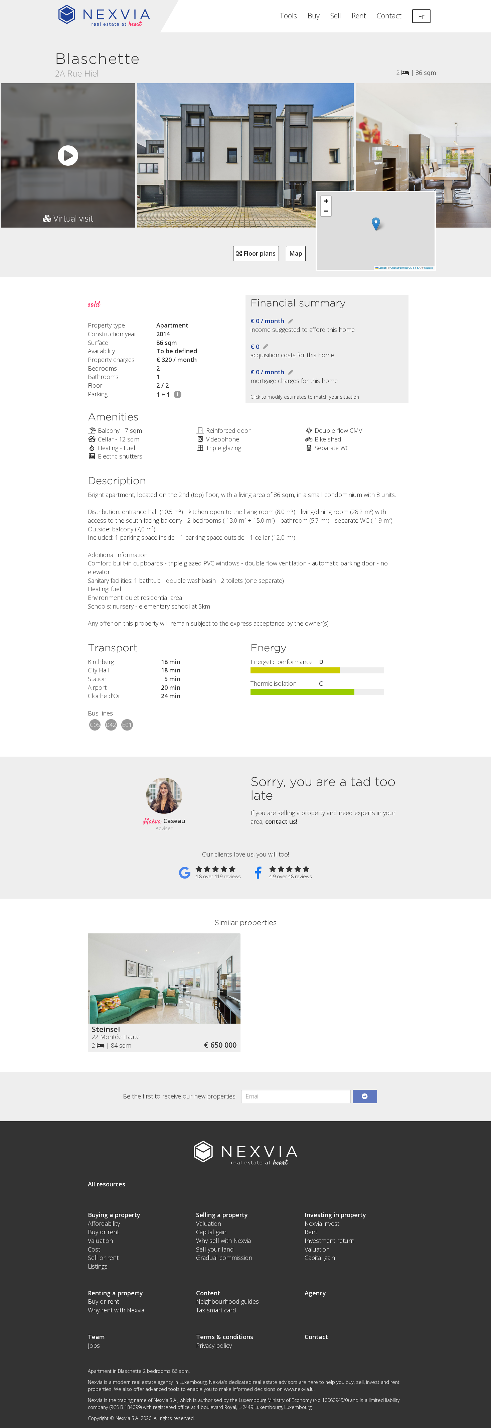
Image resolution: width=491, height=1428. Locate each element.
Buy (314, 15)
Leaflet (382, 267)
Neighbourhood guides (227, 1301)
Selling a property (222, 1215)
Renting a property (115, 1293)
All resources (106, 1184)
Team (96, 1337)
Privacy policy (214, 1345)
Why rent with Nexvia (116, 1310)
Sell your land (215, 1249)
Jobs (94, 1345)
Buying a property (114, 1215)
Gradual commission (224, 1258)
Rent (359, 15)
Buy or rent (103, 1232)
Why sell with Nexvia (223, 1241)
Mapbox (428, 267)
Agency (315, 1293)
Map (295, 253)
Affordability (104, 1223)
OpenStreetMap (399, 267)
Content (208, 1293)
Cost (94, 1249)
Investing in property (335, 1215)
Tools (288, 15)
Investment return (329, 1241)
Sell (335, 15)
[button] (376, 224)
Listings (98, 1266)
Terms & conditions (224, 1337)
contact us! (281, 821)
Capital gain (211, 1232)
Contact (389, 15)
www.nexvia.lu (299, 1389)
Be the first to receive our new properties (179, 1096)
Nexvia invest (322, 1223)
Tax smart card (216, 1310)
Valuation (100, 1241)
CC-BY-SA (414, 267)
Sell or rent (103, 1258)
